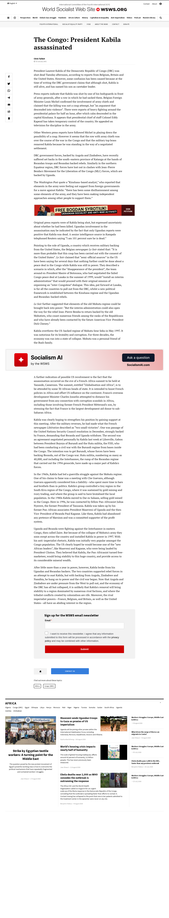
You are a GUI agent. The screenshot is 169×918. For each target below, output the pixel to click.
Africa (37, 686)
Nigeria (76, 707)
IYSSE (89, 24)
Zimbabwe (17, 711)
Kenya (48, 707)
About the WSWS (101, 24)
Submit (85, 649)
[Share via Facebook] (8, 76)
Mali (63, 707)
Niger (69, 707)
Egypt (27, 707)
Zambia (8, 711)
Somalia (92, 707)
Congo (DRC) (49, 686)
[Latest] (15, 19)
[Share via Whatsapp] (8, 90)
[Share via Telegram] (8, 97)
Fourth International (49, 24)
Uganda (119, 707)
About (154, 4)
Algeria (8, 707)
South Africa (109, 707)
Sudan (99, 707)
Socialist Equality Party (72, 24)
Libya (42, 707)
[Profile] (160, 4)
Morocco (56, 707)
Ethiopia (34, 707)
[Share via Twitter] (8, 83)
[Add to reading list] (8, 118)
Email (47, 620)
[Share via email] (8, 104)
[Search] (161, 19)
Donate (126, 24)
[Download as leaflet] (8, 111)
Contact (146, 4)
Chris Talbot (39, 58)
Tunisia (84, 707)
